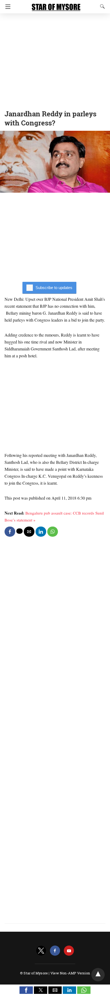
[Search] (101, 6)
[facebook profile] (55, 951)
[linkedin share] (41, 532)
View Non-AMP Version (70, 973)
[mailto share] (29, 532)
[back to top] (98, 974)
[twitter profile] (41, 951)
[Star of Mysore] (56, 5)
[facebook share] (10, 532)
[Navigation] (6, 6)
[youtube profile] (69, 951)
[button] (26, 990)
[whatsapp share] (52, 532)
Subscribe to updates (54, 287)
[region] (55, 60)
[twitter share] (19, 531)
